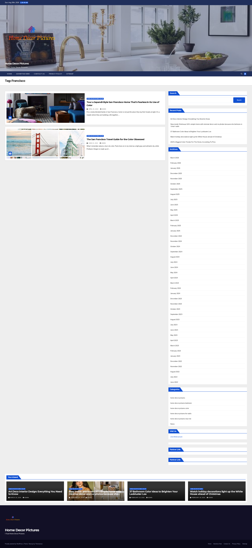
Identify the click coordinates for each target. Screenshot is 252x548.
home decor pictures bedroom (181, 403)
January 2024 (175, 293)
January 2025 (175, 231)
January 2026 (175, 168)
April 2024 (174, 278)
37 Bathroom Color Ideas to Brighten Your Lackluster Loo (190, 131)
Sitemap (69, 74)
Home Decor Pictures (17, 63)
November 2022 (176, 366)
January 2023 (175, 356)
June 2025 (174, 205)
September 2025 (176, 189)
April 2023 (174, 340)
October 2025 (175, 184)
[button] (241, 74)
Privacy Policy (55, 74)
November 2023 (176, 304)
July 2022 (173, 377)
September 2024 (176, 252)
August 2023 (174, 319)
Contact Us (39, 74)
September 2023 (176, 314)
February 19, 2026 (138, 497)
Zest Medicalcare (176, 437)
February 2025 (175, 225)
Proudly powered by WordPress (14, 544)
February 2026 (175, 163)
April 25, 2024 (93, 109)
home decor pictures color (95, 98)
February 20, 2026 (77, 497)
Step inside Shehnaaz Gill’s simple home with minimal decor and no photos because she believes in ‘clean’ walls (95, 494)
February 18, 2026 (198, 497)
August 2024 (174, 257)
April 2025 (174, 215)
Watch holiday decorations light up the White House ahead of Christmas (196, 137)
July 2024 (173, 262)
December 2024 (176, 236)
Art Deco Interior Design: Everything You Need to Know (190, 119)
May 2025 (173, 210)
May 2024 (173, 272)
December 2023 (176, 298)
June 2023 (174, 330)
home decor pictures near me (180, 419)
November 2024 (176, 241)
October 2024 (175, 246)
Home (9, 74)
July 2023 (173, 325)
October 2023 (175, 309)
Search (173, 93)
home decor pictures (177, 398)
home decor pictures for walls (180, 413)
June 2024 (174, 267)
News (172, 424)
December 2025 (176, 173)
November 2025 (176, 178)
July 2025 (173, 199)
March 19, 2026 (15, 497)
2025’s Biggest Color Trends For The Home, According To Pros (192, 142)
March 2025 (174, 220)
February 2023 (175, 351)
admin (104, 109)
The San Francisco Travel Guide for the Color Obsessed (115, 139)
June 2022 (174, 382)
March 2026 (174, 158)
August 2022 (174, 372)
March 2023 (174, 345)
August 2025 (174, 194)
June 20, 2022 (93, 143)
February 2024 (175, 288)
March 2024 (174, 283)
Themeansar (38, 544)
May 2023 (173, 335)
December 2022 (176, 361)
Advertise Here (23, 74)
